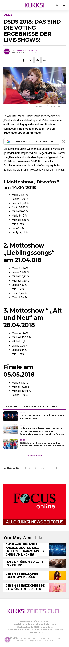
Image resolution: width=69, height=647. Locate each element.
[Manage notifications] (7, 639)
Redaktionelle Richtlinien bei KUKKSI (35, 624)
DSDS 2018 (31, 468)
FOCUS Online (46, 638)
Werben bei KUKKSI (28, 627)
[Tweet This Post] (31, 60)
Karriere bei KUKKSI (19, 629)
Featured (46, 468)
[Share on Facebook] (24, 60)
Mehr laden (36, 455)
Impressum (26, 621)
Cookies (58, 629)
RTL (56, 468)
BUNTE (57, 638)
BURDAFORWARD (27, 638)
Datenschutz (35, 632)
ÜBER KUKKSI (41, 621)
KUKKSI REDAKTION (27, 50)
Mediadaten (47, 627)
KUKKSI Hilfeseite (42, 629)
